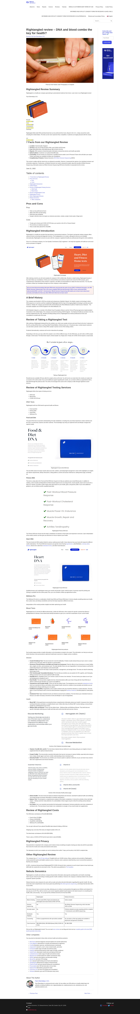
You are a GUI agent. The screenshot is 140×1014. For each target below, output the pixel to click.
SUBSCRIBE (107, 42)
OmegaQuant (33, 962)
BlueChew (32, 941)
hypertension (69, 544)
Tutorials (64, 6)
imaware (32, 950)
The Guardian (69, 867)
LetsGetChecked (34, 953)
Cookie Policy (109, 6)
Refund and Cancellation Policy (96, 16)
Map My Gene (33, 955)
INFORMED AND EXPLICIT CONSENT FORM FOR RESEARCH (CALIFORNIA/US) (64, 16)
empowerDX (33, 947)
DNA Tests (34, 189)
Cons (33, 182)
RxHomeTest (33, 967)
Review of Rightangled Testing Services (40, 187)
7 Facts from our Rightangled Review (39, 177)
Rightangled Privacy (35, 194)
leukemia (73, 690)
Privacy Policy (99, 6)
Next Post (88, 993)
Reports (44, 6)
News (38, 6)
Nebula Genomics (34, 197)
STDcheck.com (34, 969)
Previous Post (33, 993)
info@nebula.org (32, 1009)
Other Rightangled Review (36, 196)
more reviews (56, 929)
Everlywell (32, 948)
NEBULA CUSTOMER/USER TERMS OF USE (81, 6)
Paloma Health (33, 964)
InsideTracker (33, 952)
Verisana (32, 971)
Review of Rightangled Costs (37, 192)
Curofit (31, 945)
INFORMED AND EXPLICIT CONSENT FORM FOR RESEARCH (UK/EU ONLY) (91, 11)
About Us (32, 6)
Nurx (31, 960)
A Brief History (33, 185)
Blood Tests (35, 190)
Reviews (57, 6)
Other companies (36, 199)
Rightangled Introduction (36, 184)
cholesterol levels (47, 545)
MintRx (31, 957)
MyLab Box (33, 959)
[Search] (111, 21)
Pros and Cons (33, 178)
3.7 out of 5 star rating (42, 858)
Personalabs (33, 966)
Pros (33, 180)
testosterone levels (87, 683)
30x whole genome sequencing (68, 883)
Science (51, 6)
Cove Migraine (33, 943)
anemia (69, 690)
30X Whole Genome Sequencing (62, 158)
